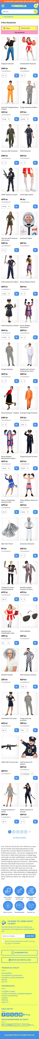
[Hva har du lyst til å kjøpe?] (3, 5)
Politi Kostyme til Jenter (10, 325)
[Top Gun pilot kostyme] (10, 136)
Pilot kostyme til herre (28, 675)
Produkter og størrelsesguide (13, 977)
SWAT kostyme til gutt (9, 195)
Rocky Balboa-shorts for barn (29, 501)
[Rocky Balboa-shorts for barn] (29, 485)
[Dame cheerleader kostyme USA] (10, 485)
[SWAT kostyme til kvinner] (29, 795)
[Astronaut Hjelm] (29, 223)
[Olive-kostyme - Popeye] (10, 398)
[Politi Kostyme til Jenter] (10, 311)
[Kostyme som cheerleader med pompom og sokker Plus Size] (10, 616)
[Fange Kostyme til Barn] (29, 92)
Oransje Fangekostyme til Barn (9, 108)
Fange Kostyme (7, 369)
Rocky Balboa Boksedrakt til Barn (8, 457)
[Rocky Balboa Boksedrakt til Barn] (10, 442)
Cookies (5, 998)
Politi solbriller (25, 631)
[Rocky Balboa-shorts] (29, 267)
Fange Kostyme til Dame (8, 811)
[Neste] (29, 832)
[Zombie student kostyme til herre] (29, 573)
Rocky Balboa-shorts (27, 282)
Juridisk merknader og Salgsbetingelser (17, 994)
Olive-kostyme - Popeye (10, 413)
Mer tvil (4, 982)
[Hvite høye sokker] (29, 180)
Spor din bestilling (21, 960)
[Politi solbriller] (29, 616)
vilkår (9, 943)
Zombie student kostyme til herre (26, 588)
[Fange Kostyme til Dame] (10, 795)
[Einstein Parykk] (10, 660)
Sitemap (5, 1000)
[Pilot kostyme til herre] (29, 660)
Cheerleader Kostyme (28, 64)
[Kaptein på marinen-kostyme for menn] (29, 354)
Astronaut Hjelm (26, 238)
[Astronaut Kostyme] (29, 529)
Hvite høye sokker (26, 195)
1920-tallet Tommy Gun (9, 762)
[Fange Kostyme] (10, 354)
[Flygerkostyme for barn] (29, 442)
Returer (4, 980)
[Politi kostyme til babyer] (29, 747)
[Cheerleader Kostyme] (29, 49)
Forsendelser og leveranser (12, 975)
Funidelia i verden (8, 991)
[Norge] (3, 1015)
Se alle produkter (19, 838)
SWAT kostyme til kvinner (26, 811)
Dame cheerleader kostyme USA (8, 501)
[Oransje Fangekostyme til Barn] (10, 92)
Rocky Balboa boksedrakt (25, 326)
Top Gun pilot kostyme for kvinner (9, 239)
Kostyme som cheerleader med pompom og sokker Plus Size (10, 632)
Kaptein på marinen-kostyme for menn (27, 370)
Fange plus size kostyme (25, 719)
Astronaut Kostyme (27, 544)
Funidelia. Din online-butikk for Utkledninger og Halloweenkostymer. (19, 6)
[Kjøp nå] (16, 76)
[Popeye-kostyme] (10, 49)
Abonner (30, 936)
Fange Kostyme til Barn (28, 107)
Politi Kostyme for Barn (9, 282)
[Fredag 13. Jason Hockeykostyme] (10, 573)
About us (5, 1002)
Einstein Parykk (7, 675)
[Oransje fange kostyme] (29, 398)
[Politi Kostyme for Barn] (10, 267)
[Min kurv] (36, 6)
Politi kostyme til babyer (26, 763)
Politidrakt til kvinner (9, 718)
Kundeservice (21, 953)
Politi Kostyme (25, 151)
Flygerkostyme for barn (28, 456)
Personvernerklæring (9, 996)
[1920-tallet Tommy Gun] (10, 747)
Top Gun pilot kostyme (9, 151)
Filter (8, 28)
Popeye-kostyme (7, 64)
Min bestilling (7, 973)
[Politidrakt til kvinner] (10, 703)
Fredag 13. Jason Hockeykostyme (7, 588)
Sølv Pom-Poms (7, 544)
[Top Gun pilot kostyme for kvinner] (10, 223)
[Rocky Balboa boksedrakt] (29, 311)
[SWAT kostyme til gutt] (10, 180)
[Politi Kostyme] (29, 136)
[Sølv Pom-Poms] (10, 529)
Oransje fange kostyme (28, 413)
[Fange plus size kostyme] (29, 703)
